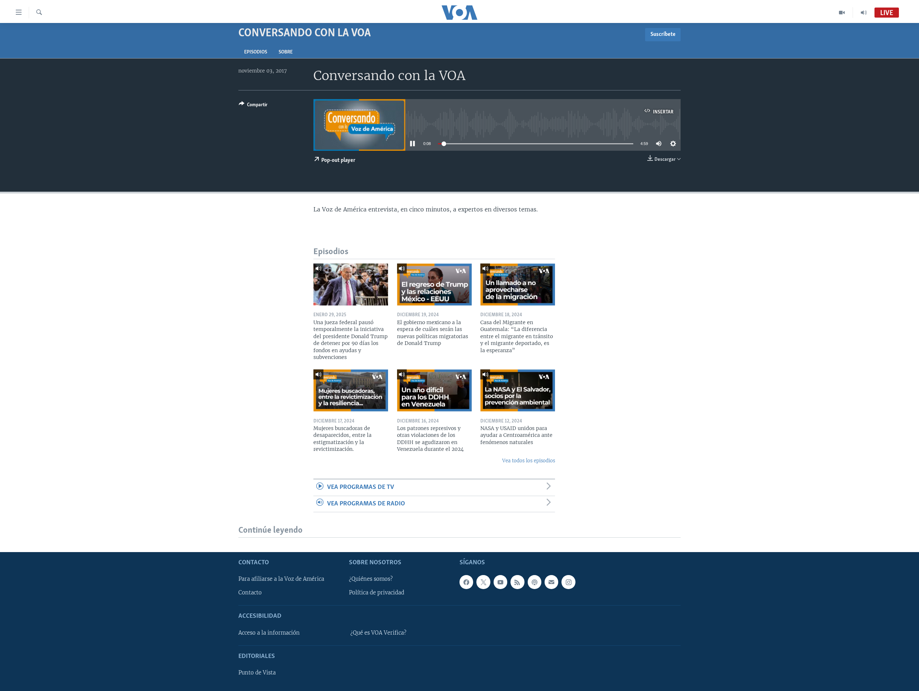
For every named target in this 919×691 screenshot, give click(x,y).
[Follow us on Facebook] (466, 582)
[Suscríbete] (551, 582)
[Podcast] (534, 582)
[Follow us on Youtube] (500, 582)
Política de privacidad (376, 593)
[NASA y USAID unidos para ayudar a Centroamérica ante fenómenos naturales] (517, 390)
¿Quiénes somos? (371, 579)
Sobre (286, 52)
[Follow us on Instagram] (568, 582)
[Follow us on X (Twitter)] (483, 582)
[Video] (842, 12)
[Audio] (863, 12)
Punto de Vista (257, 672)
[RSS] (517, 582)
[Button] (253, 106)
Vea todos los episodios (528, 461)
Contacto (250, 593)
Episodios (255, 52)
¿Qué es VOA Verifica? (378, 633)
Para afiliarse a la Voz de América (281, 579)
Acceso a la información (269, 633)
